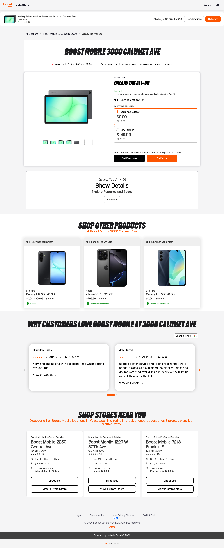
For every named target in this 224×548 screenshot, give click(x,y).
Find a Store (22, 5)
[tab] (112, 543)
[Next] (199, 369)
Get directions (194, 19)
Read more (112, 199)
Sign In (207, 5)
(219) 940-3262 (101, 463)
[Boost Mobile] (7, 5)
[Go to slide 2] (116, 395)
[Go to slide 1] (111, 395)
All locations (32, 34)
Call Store (162, 158)
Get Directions (129, 158)
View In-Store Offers (55, 488)
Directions (55, 480)
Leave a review (184, 335)
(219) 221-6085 (158, 463)
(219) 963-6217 (42, 463)
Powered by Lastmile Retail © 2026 (112, 535)
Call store (213, 19)
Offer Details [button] (112, 543)
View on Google (45, 375)
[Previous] (24, 369)
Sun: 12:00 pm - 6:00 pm (84, 64)
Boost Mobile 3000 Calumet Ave (60, 34)
